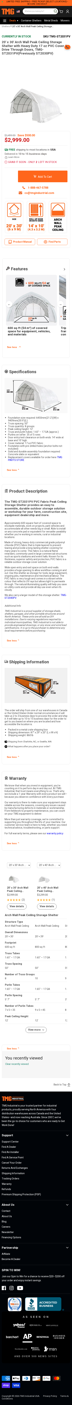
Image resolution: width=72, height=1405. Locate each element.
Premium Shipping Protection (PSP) (21, 1194)
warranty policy (55, 833)
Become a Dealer (11, 1259)
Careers (6, 1227)
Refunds (6, 1189)
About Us (7, 1216)
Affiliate (6, 1254)
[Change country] (17, 11)
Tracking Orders (10, 1178)
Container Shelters (31, 20)
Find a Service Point (13, 1157)
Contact (6, 1211)
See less (12, 347)
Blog (4, 1221)
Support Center (10, 1142)
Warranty (7, 1184)
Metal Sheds (51, 20)
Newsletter (8, 1232)
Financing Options (11, 1237)
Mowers (65, 20)
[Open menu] (5, 21)
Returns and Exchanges (15, 1168)
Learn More (13, 157)
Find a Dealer (9, 1147)
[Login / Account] (67, 11)
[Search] (54, 9)
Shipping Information (13, 1173)
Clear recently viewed (17, 1064)
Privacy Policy (50, 1396)
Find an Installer (10, 1152)
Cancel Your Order (12, 1163)
